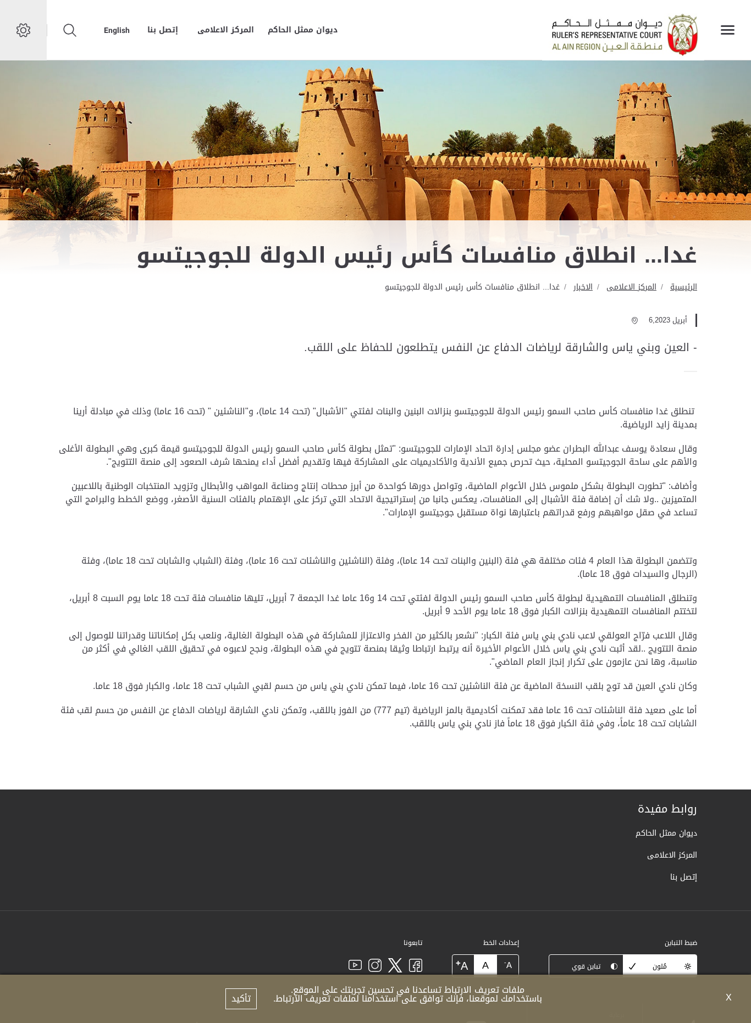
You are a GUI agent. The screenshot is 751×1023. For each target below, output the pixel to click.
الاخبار (583, 287)
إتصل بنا (162, 30)
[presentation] (694, 371)
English (117, 30)
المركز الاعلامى (225, 30)
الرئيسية (683, 287)
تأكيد (241, 998)
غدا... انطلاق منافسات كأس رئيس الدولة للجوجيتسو (472, 287)
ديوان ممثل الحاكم (303, 30)
